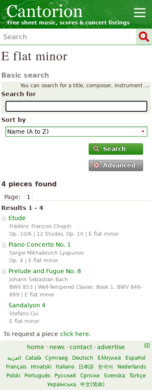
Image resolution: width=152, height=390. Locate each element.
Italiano (65, 367)
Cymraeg (56, 358)
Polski (13, 376)
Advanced (119, 165)
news (57, 347)
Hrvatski (41, 367)
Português (37, 376)
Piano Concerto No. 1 (39, 244)
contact (81, 347)
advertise (111, 347)
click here (74, 334)
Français (16, 367)
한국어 (105, 367)
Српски (90, 376)
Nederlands (131, 367)
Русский (65, 376)
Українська (61, 384)
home (35, 347)
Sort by (13, 119)
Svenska (114, 376)
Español (135, 358)
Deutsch (82, 358)
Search (114, 148)
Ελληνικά (109, 358)
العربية (14, 358)
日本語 (86, 367)
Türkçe (137, 376)
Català (33, 358)
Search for (18, 94)
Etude (17, 218)
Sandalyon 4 (27, 305)
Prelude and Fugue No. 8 (44, 271)
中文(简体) (92, 384)
